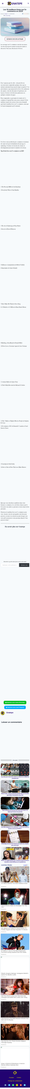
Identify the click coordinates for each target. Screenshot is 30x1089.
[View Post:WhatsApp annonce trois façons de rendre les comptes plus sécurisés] (15, 836)
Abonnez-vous (24, 565)
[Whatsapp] (13, 1085)
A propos (11, 1077)
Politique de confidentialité (15, 1081)
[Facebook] (5, 1085)
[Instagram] (17, 1085)
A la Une (6, 15)
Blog (9, 15)
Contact (19, 1077)
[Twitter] (9, 1085)
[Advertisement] (15, 66)
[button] (2, 3)
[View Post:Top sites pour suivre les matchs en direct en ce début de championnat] (15, 769)
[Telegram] (25, 1085)
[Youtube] (21, 1085)
